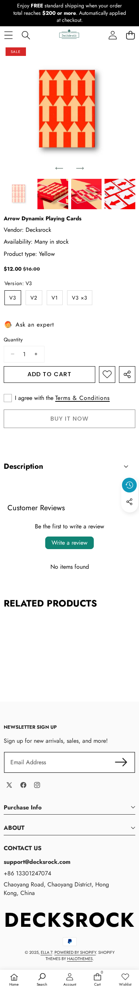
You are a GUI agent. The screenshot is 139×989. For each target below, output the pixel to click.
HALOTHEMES (80, 959)
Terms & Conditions (82, 398)
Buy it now (69, 418)
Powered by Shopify (75, 952)
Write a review (69, 542)
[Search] (25, 35)
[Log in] (113, 35)
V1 (55, 297)
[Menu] (8, 35)
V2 (33, 297)
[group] (19, 194)
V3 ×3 (79, 297)
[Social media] (129, 501)
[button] (130, 35)
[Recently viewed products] (129, 485)
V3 (12, 297)
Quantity (13, 339)
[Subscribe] (121, 762)
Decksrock (38, 229)
